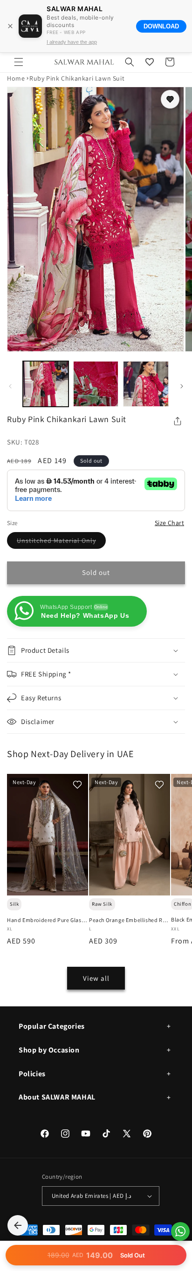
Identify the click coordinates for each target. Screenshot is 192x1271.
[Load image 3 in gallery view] (146, 384)
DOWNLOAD (161, 26)
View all (96, 978)
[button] (18, 62)
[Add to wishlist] (170, 99)
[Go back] (17, 1225)
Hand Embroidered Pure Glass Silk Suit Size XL (45, 920)
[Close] (10, 26)
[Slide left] (10, 386)
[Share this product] (177, 421)
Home (16, 78)
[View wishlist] (150, 62)
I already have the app (72, 42)
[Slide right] (181, 386)
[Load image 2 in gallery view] (96, 384)
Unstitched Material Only (61, 542)
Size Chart (169, 523)
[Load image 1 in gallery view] (46, 384)
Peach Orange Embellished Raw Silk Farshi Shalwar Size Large (129, 920)
